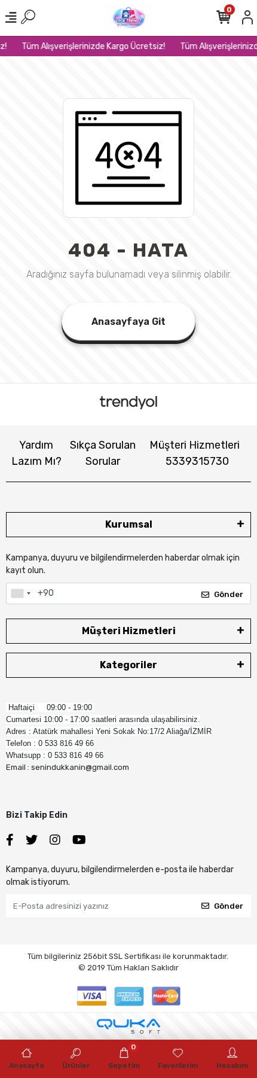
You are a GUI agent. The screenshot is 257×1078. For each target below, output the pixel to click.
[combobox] (20, 593)
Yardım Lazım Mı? (36, 453)
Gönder (228, 594)
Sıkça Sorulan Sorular (103, 453)
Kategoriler (128, 665)
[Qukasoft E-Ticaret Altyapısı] (128, 1026)
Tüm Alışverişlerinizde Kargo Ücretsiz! (91, 46)
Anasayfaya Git (128, 321)
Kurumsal (128, 524)
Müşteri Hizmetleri (194, 453)
